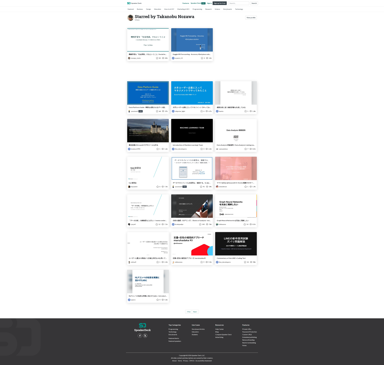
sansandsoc (223, 149)
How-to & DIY (169, 9)
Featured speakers (174, 341)
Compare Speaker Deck (223, 334)
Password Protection (249, 332)
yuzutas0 (134, 111)
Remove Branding (248, 340)
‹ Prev (189, 312)
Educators (195, 332)
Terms (180, 361)
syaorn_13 (179, 58)
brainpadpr (179, 224)
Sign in (209, 3)
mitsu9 (133, 262)
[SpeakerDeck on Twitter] (145, 336)
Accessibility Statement (204, 361)
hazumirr (134, 186)
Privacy (185, 361)
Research (208, 9)
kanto (221, 111)
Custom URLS (247, 334)
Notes (244, 345)
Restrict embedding (249, 343)
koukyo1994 (135, 149)
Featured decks (173, 338)
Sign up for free (219, 3)
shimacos (222, 224)
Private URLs (246, 329)
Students (195, 334)
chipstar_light (180, 111)
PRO (140, 111)
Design (148, 9)
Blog (217, 332)
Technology (239, 9)
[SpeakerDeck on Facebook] (140, 336)
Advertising (219, 337)
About (174, 361)
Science (217, 9)
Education (157, 9)
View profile (251, 17)
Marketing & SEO (183, 9)
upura (133, 300)
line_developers (181, 149)
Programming (197, 9)
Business (140, 9)
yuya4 (133, 224)
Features (185, 3)
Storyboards (227, 9)
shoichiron (223, 186)
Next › (195, 312)
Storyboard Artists (198, 329)
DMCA (191, 361)
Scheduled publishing (249, 337)
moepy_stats (136, 58)
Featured (131, 9)
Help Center (219, 329)
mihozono (178, 262)
